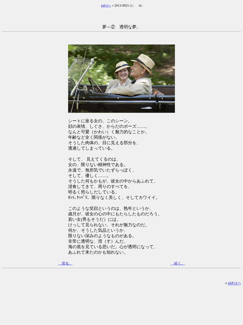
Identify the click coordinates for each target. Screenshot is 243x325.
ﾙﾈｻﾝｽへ (234, 283)
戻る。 (65, 263)
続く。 (178, 263)
